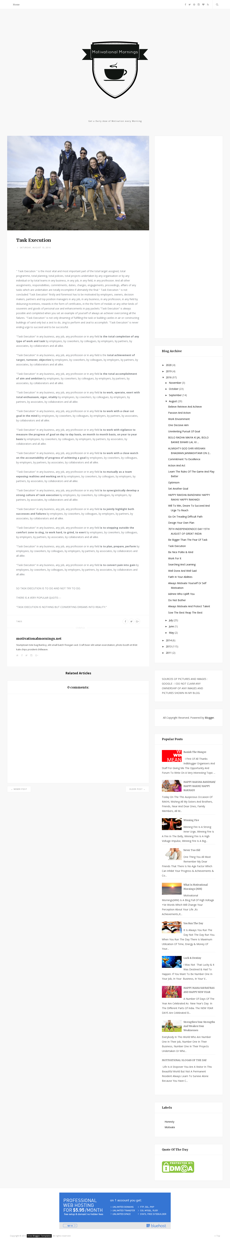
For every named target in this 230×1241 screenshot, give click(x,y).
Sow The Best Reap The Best (185, 612)
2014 (169, 640)
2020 (169, 365)
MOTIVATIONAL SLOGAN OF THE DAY (184, 1060)
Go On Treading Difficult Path (185, 516)
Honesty (169, 1121)
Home (16, 4)
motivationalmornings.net (38, 638)
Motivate (170, 1127)
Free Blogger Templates (39, 1235)
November (175, 382)
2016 (169, 377)
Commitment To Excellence (184, 459)
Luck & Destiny (192, 958)
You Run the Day (193, 923)
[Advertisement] (189, 236)
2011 (169, 652)
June (172, 626)
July (171, 620)
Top (218, 1235)
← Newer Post (19, 789)
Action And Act (176, 465)
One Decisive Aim (178, 425)
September (175, 395)
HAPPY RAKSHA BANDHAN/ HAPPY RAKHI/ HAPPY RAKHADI (199, 786)
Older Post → (137, 789)
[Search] (216, 4)
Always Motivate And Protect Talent (189, 606)
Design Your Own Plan (181, 522)
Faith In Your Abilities (180, 577)
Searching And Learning (182, 564)
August (173, 401)
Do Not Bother (177, 600)
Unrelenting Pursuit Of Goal (184, 431)
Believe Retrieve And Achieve (185, 406)
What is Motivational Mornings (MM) (195, 886)
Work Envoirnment (179, 419)
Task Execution (177, 546)
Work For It (174, 558)
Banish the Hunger (194, 752)
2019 (169, 371)
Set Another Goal (178, 488)
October (174, 389)
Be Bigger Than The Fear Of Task (187, 539)
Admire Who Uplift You (181, 594)
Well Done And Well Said (182, 570)
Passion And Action (179, 412)
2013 (169, 646)
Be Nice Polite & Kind (180, 552)
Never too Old (191, 850)
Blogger (209, 717)
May (172, 632)
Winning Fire (191, 820)
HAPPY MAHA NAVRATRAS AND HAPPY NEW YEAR (199, 990)
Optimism (174, 482)
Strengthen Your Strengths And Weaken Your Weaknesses (199, 1026)
